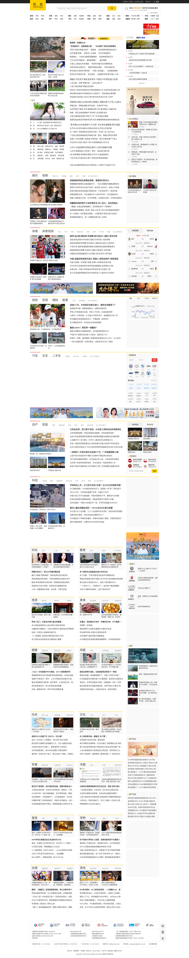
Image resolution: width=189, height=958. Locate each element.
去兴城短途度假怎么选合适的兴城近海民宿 (48, 625)
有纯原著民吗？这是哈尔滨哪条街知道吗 (148, 667)
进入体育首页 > (118, 232)
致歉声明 (118, 765)
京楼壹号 (136, 465)
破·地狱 (40, 152)
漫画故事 (45, 868)
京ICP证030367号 (75, 931)
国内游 (44, 600)
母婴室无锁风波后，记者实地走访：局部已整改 (98, 689)
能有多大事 (49, 146)
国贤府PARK (131, 452)
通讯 (51, 481)
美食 (83, 600)
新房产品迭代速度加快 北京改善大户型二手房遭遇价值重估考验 (94, 466)
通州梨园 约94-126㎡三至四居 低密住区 (141, 801)
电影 (71, 176)
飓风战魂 (61, 155)
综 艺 (32, 158)
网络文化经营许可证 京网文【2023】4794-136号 (46, 934)
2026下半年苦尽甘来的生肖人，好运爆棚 (48, 854)
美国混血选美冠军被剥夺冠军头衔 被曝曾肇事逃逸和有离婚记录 (94, 120)
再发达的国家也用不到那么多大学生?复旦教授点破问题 (101, 579)
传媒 (103, 765)
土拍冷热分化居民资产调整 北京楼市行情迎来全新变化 (91, 456)
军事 (36, 16)
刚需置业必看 (137, 461)
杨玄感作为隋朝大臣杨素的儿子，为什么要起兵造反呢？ (53, 743)
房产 (35, 424)
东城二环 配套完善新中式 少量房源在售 (141, 775)
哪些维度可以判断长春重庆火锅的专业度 (95, 629)
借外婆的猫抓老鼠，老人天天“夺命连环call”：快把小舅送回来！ (104, 854)
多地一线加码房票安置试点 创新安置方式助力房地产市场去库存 (94, 443)
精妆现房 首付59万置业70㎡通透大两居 (141, 816)
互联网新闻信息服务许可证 (78, 934)
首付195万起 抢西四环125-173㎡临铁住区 (142, 778)
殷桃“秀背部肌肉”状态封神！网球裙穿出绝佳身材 (50, 582)
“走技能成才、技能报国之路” (81, 46)
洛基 (56, 146)
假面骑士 (40, 155)
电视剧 (81, 16)
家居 (61, 19)
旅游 (94, 16)
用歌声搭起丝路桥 (95, 67)
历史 (119, 16)
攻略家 (69, 600)
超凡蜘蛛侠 (59, 152)
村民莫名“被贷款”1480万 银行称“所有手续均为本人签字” (91, 97)
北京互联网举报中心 (56, 925)
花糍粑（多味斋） (87, 625)
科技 (35, 480)
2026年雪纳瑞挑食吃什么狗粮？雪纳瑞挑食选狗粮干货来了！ (103, 857)
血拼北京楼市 (137, 459)
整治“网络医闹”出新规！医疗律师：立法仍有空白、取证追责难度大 (57, 682)
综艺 (77, 176)
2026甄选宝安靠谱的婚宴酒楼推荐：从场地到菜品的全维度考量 (104, 639)
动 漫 (32, 155)
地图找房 (61, 425)
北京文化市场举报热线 (120, 925)
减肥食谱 (118, 600)
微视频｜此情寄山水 (78, 43)
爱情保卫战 (60, 158)
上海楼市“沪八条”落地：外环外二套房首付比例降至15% (91, 440)
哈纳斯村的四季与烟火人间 (107, 74)
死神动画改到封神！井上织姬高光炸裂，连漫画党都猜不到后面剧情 (58, 893)
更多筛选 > (154, 380)
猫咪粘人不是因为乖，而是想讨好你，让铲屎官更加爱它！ (102, 843)
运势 (55, 818)
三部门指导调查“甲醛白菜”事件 (82, 86)
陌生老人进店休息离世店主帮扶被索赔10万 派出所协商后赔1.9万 (95, 90)
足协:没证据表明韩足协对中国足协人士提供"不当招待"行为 (92, 165)
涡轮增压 (146, 388)
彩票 (138, 19)
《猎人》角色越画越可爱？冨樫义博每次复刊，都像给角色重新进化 (58, 907)
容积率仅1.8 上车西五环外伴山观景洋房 (141, 813)
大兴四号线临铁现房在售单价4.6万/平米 (141, 760)
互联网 (44, 481)
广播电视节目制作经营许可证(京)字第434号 (128, 934)
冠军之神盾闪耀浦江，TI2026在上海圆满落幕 (97, 900)
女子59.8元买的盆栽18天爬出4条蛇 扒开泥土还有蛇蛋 (91, 128)
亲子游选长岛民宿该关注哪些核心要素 (46, 639)
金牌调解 (40, 158)
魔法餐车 (53, 155)
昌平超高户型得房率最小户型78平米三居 (142, 769)
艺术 (116, 715)
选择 (53, 158)
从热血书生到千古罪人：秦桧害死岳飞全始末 (49, 747)
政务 (157, 19)
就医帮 (69, 650)
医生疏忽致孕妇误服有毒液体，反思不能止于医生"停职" (101, 686)
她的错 (62, 146)
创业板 (147, 298)
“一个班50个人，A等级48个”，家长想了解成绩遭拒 (99, 586)
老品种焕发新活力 (106, 57)
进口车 (139, 388)
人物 (55, 550)
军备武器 (57, 765)
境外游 (56, 600)
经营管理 (81, 300)
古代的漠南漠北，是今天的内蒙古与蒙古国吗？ (50, 750)
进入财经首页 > (93, 300)
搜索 (154, 471)
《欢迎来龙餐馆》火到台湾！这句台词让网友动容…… (101, 790)
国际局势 (45, 765)
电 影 (32, 152)
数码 (89, 481)
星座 (34, 818)
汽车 (35, 355)
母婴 (99, 16)
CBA (65, 232)
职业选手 (105, 868)
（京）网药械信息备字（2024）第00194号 (128, 931)
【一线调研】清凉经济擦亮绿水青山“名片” (48, 636)
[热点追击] (141, 37)
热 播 (32, 146)
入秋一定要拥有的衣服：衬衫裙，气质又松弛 (49, 589)
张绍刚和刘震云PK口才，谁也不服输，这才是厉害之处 (148, 693)
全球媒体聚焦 (112, 71)
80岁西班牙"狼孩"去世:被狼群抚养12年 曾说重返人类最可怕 (93, 109)
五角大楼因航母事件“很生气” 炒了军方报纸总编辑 (89, 116)
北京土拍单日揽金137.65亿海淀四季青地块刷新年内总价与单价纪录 (96, 447)
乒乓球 (101, 232)
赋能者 (93, 50)
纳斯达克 (154, 298)
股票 (65, 300)
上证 (130, 298)
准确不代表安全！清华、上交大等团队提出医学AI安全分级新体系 (57, 679)
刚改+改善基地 (137, 466)
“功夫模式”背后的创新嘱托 (105, 46)
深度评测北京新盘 (153, 466)
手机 (76, 481)
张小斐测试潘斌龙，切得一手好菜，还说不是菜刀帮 (148, 700)
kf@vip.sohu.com (114, 944)
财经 (35, 300)
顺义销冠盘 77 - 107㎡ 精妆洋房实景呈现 (142, 772)
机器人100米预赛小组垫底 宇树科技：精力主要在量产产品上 (93, 139)
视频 (75, 16)
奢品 (68, 550)
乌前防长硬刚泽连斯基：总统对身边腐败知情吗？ (99, 793)
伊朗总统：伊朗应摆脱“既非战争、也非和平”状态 (89, 106)
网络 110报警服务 (87, 925)
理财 (42, 19)
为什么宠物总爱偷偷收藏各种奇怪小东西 (95, 847)
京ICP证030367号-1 (98, 931)
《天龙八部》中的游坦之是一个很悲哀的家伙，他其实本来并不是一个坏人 (60, 897)
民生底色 (91, 74)
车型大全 (76, 356)
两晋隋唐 (57, 715)
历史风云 (70, 765)
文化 (113, 16)
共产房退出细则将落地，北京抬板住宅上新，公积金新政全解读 (94, 459)
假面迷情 (40, 149)
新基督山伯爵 (49, 152)
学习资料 (118, 550)
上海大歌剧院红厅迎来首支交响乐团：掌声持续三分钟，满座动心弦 (106, 750)
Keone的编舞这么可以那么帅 (47, 128)
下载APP (148, 2)
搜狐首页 (38, 5)
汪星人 (117, 818)
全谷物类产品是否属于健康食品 (92, 636)
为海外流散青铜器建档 (88, 57)
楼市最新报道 (152, 461)
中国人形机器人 (99, 71)
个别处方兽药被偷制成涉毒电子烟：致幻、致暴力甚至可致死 (93, 135)
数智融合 (73, 57)
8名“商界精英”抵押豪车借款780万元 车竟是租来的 (89, 154)
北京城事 (129, 37)
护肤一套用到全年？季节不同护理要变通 (47, 689)
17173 (152, 19)
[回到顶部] (162, 944)
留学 (103, 550)
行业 (73, 300)
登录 (157, 2)
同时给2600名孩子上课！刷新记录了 (49, 125)
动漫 (113, 19)
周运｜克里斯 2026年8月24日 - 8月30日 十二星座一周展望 (54, 843)
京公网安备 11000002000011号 (43, 936)
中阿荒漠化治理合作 (78, 67)
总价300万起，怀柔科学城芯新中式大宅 (141, 807)
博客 (138, 16)
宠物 (83, 818)
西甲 (94, 232)
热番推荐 (70, 868)
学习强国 (151, 26)
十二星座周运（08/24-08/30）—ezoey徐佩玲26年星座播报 (54, 850)
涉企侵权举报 (153, 944)
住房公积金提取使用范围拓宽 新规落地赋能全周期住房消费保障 (94, 436)
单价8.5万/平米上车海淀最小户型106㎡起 (142, 766)
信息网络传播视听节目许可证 (123, 936)
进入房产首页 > (101, 425)
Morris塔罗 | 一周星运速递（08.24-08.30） (48, 857)
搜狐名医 (57, 650)
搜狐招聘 (76, 951)
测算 (43, 818)
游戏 (119, 19)
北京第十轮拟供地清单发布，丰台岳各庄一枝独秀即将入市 (92, 463)
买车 (75, 19)
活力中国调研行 (104, 53)
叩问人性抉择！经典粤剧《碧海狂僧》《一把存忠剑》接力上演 (104, 754)
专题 (42, 16)
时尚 (34, 550)
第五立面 (40, 146)
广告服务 (82, 951)
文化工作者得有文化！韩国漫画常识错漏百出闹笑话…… (53, 900)
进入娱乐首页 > (93, 176)
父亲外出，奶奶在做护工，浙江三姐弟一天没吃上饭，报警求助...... (105, 800)
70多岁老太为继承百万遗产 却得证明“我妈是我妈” (89, 158)
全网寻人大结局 (90, 53)
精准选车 (154, 388)
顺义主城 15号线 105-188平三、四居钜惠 (142, 804)
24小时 (133, 16)
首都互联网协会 (137, 925)
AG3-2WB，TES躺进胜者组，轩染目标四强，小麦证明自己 (103, 904)
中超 (72, 232)
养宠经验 (93, 818)
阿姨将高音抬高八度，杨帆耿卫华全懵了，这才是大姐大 (148, 684)
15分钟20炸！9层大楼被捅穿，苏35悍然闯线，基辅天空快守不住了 (58, 793)
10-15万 (138, 384)
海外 (82, 425)
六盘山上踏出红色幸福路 (79, 64)
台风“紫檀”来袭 (75, 53)
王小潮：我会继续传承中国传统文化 (49, 122)
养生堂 (47, 158)
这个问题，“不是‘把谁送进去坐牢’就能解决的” (97, 575)
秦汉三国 (45, 715)
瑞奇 (47, 155)
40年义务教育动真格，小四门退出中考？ (95, 589)
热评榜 (133, 19)
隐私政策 (110, 951)
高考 (91, 550)
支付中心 (69, 951)
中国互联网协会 (104, 925)
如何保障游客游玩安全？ (108, 50)
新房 (56, 19)
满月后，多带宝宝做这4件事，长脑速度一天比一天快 (100, 682)
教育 (94, 19)
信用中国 (35, 938)
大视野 (152, 16)
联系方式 (88, 951)
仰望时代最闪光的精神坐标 (101, 64)
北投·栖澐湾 (146, 439)
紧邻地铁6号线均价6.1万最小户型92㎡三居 (142, 763)
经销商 (84, 356)
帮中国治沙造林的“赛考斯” (80, 71)
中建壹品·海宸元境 (133, 439)
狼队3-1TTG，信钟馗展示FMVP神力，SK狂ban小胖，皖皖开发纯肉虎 (107, 897)
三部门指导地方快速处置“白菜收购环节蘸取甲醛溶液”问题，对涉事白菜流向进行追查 (113, 797)
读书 (103, 715)
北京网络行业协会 (72, 925)
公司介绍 (104, 951)
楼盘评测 (151, 465)
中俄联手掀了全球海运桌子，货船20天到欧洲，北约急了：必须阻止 (58, 800)
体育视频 (48, 231)
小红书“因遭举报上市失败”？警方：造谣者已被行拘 (89, 151)
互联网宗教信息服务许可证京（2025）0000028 (129, 938)
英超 (56, 16)
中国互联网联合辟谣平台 (99, 938)
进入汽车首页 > (95, 356)
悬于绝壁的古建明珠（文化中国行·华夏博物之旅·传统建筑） (103, 743)
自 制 (32, 149)
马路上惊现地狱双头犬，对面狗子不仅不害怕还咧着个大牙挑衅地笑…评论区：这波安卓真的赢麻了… (119, 850)
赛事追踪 (118, 868)
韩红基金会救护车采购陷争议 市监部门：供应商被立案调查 (93, 93)
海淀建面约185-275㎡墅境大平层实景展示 (142, 810)
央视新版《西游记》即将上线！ (44, 904)
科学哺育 (105, 650)
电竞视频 (93, 868)
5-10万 (131, 384)
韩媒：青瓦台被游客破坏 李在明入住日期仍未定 (88, 113)
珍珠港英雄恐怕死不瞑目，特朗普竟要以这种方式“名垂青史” (55, 804)
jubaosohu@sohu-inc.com (137, 944)
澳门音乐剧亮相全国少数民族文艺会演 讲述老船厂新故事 (102, 747)
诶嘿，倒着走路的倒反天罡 (148, 674)
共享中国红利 (109, 67)
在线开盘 (90, 425)
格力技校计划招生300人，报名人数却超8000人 (98, 582)
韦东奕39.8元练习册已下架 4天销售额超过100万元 (89, 142)
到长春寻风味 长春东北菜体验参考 (93, 632)
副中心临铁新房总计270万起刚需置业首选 (142, 781)
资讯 (69, 425)
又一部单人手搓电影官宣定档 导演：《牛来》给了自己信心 (92, 132)
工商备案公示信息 (97, 936)
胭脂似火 (48, 149)
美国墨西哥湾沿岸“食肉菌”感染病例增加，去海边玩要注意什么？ (57, 675)
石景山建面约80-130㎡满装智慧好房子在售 (142, 784)
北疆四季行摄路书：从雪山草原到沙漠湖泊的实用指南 (53, 629)
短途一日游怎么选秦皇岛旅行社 (44, 632)
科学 (83, 481)
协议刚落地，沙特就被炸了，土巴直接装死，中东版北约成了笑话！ (58, 797)
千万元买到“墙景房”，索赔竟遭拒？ (83, 60)
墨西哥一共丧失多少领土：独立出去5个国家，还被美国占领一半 (57, 754)
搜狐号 (132, 564)
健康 (99, 19)
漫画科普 (57, 868)
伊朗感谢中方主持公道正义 (90, 804)
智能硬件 (59, 481)
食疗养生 (105, 600)
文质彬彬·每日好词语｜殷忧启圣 (92, 740)
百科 (75, 425)
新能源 (81, 19)
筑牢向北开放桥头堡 (78, 74)
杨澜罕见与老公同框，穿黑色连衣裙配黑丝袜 (49, 586)
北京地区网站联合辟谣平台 (78, 936)
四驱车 (131, 388)
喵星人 (104, 818)
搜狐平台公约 (118, 951)
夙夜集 (62, 149)
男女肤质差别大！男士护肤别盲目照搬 (46, 686)
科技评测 (68, 481)
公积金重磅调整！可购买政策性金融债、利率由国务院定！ (92, 433)
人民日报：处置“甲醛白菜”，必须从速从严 (86, 83)
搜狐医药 (45, 650)
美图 (83, 176)
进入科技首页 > (99, 481)
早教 (91, 650)
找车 (154, 360)
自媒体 (67, 356)
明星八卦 (55, 176)
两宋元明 (70, 715)
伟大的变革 (151, 32)
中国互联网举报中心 (41, 925)
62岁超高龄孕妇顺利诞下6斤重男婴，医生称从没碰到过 (101, 679)
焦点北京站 (152, 459)
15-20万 (146, 384)
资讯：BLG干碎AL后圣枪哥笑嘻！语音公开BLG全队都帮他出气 (104, 907)
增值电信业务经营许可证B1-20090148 (43, 931)
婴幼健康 (118, 650)
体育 (35, 231)
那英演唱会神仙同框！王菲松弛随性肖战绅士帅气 (51, 579)
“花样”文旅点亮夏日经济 (79, 50)
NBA (61, 16)
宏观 (36, 19)
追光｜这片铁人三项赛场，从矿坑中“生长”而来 (50, 740)
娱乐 (35, 175)
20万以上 (154, 384)
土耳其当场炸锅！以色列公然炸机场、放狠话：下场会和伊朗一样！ (58, 790)
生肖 (68, 818)
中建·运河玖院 (147, 452)
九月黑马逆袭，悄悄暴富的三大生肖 (46, 847)
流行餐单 (93, 600)
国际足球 (80, 232)
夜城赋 (55, 149)
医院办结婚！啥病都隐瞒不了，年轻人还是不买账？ (100, 675)
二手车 (56, 355)
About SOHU (96, 951)
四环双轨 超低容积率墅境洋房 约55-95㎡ (142, 798)
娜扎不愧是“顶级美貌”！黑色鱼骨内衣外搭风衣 (50, 575)
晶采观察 (103, 60)
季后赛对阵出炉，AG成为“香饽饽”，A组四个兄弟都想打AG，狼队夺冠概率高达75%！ (113, 893)
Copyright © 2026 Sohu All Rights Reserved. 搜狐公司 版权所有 (94, 954)
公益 (157, 16)
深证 (138, 298)
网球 (108, 232)
